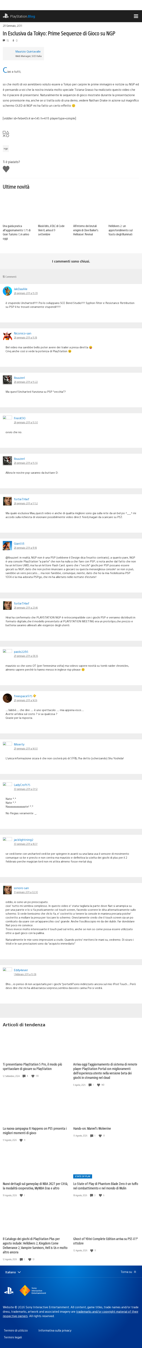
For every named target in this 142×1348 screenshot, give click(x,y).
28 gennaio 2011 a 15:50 (26, 422)
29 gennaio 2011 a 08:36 (26, 655)
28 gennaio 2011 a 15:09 (26, 293)
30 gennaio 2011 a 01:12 (26, 789)
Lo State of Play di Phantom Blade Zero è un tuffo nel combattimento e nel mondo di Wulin (105, 1185)
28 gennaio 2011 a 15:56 (26, 462)
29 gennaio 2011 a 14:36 (25, 700)
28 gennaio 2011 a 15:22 (26, 381)
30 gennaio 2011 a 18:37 (26, 843)
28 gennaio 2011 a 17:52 (26, 503)
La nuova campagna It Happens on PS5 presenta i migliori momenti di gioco (35, 1130)
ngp (6, 148)
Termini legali (13, 1337)
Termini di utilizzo (16, 1330)
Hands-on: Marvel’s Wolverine (92, 1128)
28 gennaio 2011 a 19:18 (25, 547)
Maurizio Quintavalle (28, 51)
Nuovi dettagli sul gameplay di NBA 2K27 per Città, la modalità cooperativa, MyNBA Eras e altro (35, 1185)
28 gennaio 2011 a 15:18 (25, 337)
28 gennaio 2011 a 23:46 (26, 607)
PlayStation (22, 16)
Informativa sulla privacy (54, 1330)
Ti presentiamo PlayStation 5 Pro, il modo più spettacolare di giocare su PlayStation (32, 1066)
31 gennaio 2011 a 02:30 (26, 892)
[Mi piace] (33, 1076)
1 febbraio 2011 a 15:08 (25, 974)
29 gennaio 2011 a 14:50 (26, 748)
